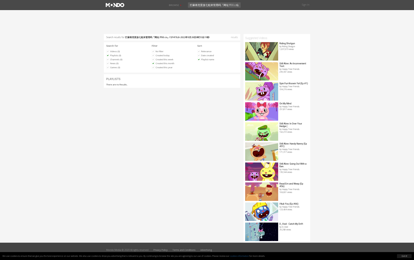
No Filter (159, 51)
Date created (207, 55)
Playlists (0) (115, 55)
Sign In (305, 4)
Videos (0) (115, 51)
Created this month (165, 63)
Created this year (164, 67)
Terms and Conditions (184, 249)
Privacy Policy (160, 249)
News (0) (114, 63)
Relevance (206, 51)
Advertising (206, 249)
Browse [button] (174, 5)
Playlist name (207, 59)
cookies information (239, 255)
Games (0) (115, 67)
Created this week (164, 59)
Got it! (404, 255)
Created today (163, 55)
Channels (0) (116, 59)
